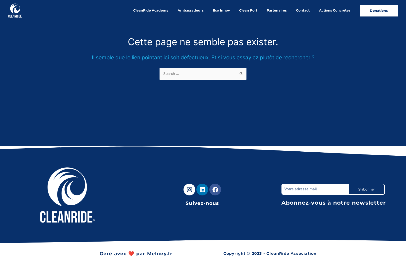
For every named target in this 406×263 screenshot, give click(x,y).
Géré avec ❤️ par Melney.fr (136, 253)
